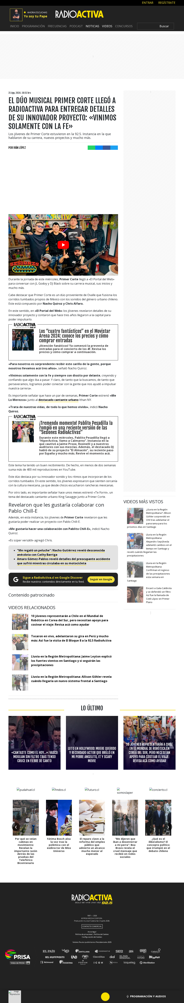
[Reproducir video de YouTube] (63, 245)
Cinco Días (100, 956)
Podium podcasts (84, 962)
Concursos (124, 26)
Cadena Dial (113, 956)
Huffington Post (56, 956)
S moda (114, 962)
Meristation (148, 962)
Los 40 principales (68, 951)
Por (17, 147)
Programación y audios (148, 996)
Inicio (14, 26)
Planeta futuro (139, 956)
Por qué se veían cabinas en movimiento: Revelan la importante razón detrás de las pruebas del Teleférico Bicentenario (25, 850)
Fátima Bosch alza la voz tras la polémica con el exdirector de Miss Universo (59, 844)
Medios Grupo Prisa (19, 963)
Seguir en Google (101, 579)
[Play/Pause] (105, 996)
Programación (33, 26)
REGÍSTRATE (166, 3)
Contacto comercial (92, 926)
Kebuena (152, 956)
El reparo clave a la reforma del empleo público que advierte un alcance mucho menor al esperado (92, 846)
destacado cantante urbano (58, 400)
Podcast (76, 26)
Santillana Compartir (104, 951)
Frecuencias (57, 26)
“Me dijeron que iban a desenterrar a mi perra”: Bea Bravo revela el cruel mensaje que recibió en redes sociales (125, 848)
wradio (86, 956)
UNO (75, 956)
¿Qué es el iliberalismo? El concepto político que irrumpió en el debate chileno (158, 844)
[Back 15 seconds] (96, 996)
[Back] (88, 996)
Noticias (92, 26)
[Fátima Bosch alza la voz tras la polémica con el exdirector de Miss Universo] (59, 818)
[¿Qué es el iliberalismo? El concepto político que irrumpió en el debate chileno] (158, 818)
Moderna (66, 962)
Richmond (49, 962)
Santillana (85, 951)
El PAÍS (51, 951)
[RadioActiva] (79, 14)
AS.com (131, 951)
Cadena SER (119, 951)
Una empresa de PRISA (19, 954)
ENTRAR (147, 3)
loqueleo (130, 962)
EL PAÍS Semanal (126, 956)
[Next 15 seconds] (114, 996)
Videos (107, 26)
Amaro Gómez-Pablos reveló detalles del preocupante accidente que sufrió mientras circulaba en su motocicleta (63, 561)
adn (143, 951)
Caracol (156, 951)
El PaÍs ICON (99, 962)
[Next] (122, 996)
